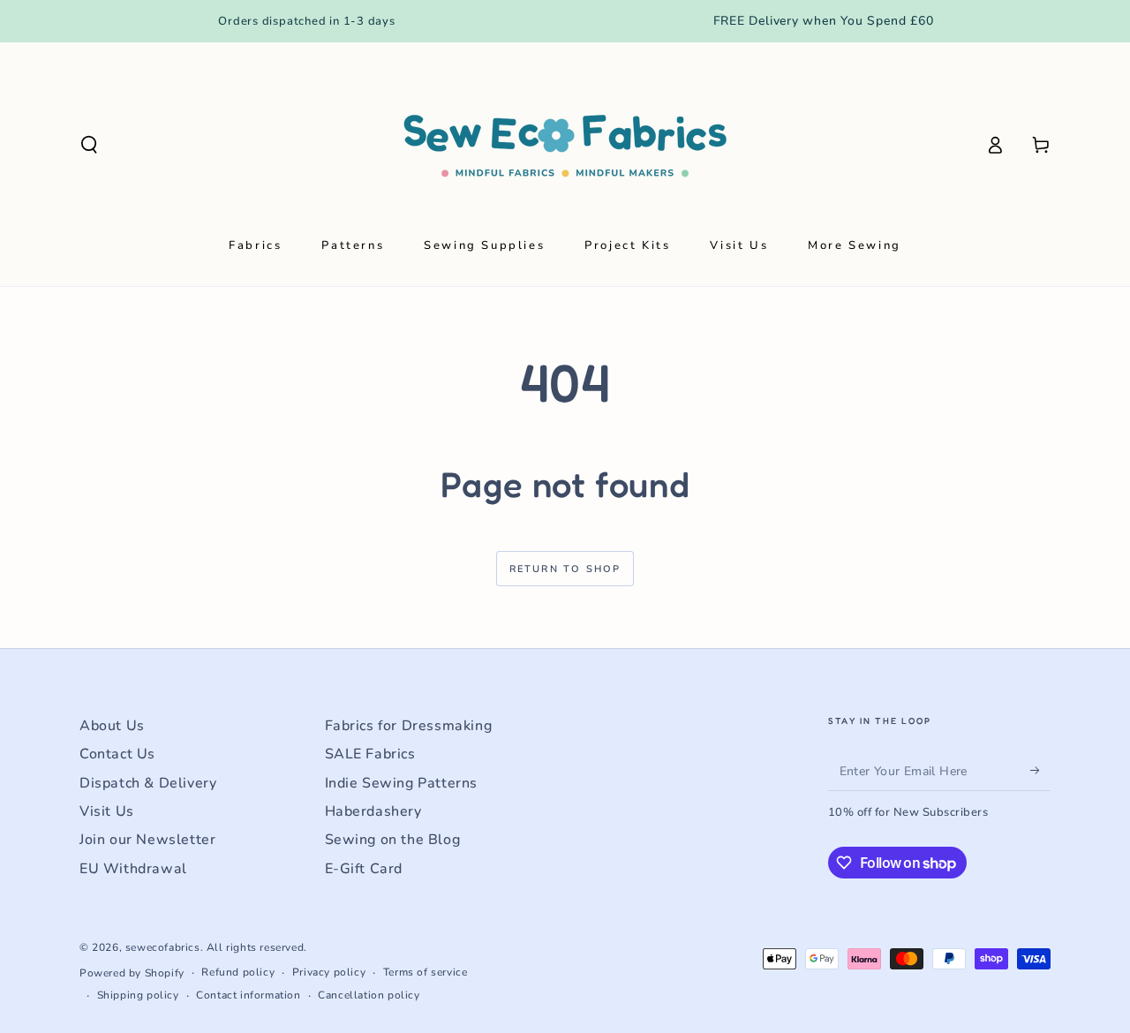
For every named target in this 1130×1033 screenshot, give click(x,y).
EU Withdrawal (133, 868)
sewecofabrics (162, 947)
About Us (112, 725)
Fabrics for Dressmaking (409, 725)
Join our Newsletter (147, 839)
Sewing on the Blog (393, 839)
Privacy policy (328, 972)
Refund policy (238, 972)
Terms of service (425, 972)
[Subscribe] (1040, 770)
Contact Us (117, 754)
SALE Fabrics (370, 754)
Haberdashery (373, 811)
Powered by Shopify (132, 973)
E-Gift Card (364, 868)
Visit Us (106, 811)
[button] (89, 144)
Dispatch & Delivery (147, 783)
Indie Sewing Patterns (401, 783)
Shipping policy (138, 995)
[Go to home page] (565, 144)
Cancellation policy (368, 995)
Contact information (248, 995)
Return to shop (565, 569)
